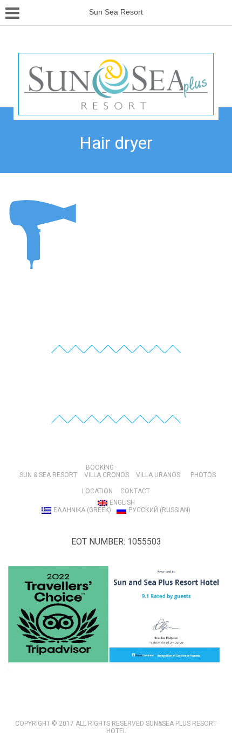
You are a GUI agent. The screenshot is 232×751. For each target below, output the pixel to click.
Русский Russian (159, 510)
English (122, 502)
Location (97, 491)
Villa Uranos (158, 475)
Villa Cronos (106, 475)
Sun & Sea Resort (48, 475)
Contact (135, 491)
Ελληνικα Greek (82, 510)
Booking (100, 467)
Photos (203, 475)
